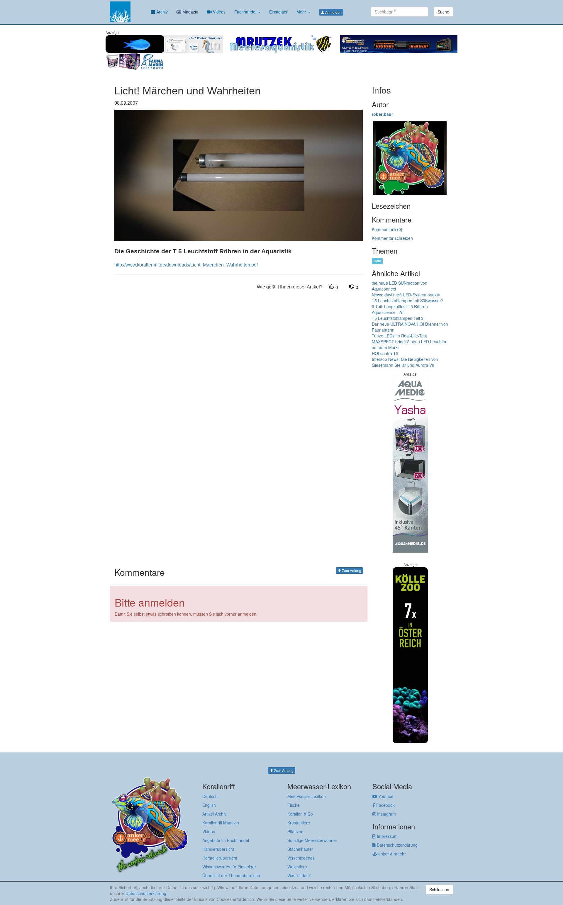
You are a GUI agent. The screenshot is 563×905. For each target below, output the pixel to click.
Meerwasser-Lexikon (306, 796)
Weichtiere (297, 867)
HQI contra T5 (385, 353)
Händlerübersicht (218, 849)
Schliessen (439, 889)
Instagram (386, 814)
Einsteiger (278, 12)
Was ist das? (299, 875)
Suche (443, 12)
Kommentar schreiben (392, 238)
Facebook (385, 805)
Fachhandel (245, 12)
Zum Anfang (351, 570)
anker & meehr (391, 854)
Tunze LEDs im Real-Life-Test (399, 336)
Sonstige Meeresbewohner (312, 840)
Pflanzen (295, 831)
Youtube (385, 796)
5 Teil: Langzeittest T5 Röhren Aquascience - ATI (400, 309)
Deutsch (210, 796)
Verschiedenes (301, 858)
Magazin (189, 12)
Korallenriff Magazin (220, 823)
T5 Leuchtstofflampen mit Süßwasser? (407, 300)
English (209, 805)
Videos (218, 12)
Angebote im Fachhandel (225, 840)
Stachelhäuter (300, 849)
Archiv (161, 12)
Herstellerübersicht (219, 858)
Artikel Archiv (214, 814)
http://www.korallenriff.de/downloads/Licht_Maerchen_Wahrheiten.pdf (186, 264)
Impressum (387, 836)
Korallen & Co (300, 814)
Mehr (301, 12)
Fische (293, 805)
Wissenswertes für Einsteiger (229, 867)
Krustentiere (298, 823)
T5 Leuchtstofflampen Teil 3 (397, 318)
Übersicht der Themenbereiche (231, 875)
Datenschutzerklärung (397, 845)
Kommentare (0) (387, 229)
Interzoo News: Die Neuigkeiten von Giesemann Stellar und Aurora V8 (405, 362)
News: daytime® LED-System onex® (406, 295)
